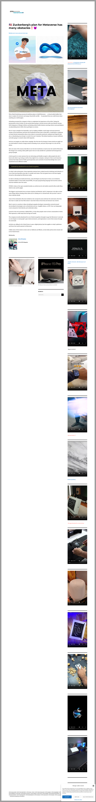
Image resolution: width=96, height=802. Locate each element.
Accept (67, 797)
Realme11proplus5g (71, 479)
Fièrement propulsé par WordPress (17, 796)
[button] (93, 785)
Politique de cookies (78, 799)
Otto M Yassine (22, 239)
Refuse (77, 797)
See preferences (88, 797)
